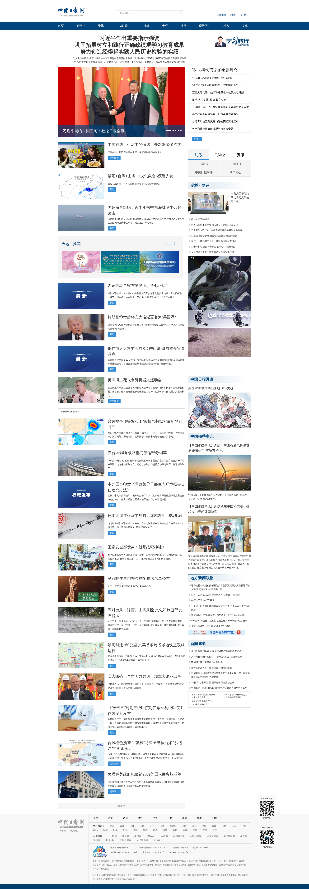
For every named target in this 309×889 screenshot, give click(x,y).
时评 (79, 25)
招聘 (214, 818)
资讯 (101, 25)
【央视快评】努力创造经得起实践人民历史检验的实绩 (158, 62)
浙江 (204, 826)
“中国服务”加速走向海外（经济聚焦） (213, 78)
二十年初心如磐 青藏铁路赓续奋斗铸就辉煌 (213, 246)
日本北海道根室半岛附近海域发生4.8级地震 (145, 515)
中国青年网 (179, 836)
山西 (142, 826)
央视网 (164, 836)
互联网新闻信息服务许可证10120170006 (150, 847)
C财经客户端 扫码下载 (266, 808)
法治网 (156, 840)
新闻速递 (198, 643)
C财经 (124, 25)
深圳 (215, 829)
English (221, 14)
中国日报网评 (204, 172)
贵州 (165, 829)
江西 (224, 826)
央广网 (243, 836)
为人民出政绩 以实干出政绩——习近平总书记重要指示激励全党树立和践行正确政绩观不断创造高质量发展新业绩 (129, 58)
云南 (175, 829)
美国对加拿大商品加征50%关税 (210, 388)
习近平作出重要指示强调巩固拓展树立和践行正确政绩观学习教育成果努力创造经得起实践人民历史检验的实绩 (129, 45)
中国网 (137, 836)
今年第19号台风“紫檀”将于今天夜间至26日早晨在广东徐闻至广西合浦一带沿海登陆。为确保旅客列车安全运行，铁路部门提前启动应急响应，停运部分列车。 (146, 464)
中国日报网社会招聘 (70, 411)
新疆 (205, 829)
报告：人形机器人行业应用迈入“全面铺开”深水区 (215, 595)
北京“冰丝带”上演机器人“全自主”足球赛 (210, 626)
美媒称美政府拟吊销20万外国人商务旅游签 (144, 774)
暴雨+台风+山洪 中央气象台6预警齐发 (140, 176)
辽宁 (152, 826)
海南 (135, 829)
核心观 (204, 164)
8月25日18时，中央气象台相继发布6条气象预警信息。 (135, 183)
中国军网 (109, 840)
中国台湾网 (212, 836)
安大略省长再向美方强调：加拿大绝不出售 (144, 676)
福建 (214, 826)
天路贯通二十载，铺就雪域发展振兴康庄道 (212, 252)
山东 (234, 826)
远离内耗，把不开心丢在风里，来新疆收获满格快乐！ (135, 152)
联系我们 (74, 831)
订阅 (244, 14)
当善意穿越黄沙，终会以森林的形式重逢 (211, 667)
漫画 (183, 25)
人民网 (113, 836)
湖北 (95, 829)
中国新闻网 (125, 840)
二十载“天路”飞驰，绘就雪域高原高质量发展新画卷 (216, 230)
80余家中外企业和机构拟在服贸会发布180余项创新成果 (219, 620)
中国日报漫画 (202, 379)
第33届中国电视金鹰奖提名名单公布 (139, 578)
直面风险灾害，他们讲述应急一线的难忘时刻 (218, 92)
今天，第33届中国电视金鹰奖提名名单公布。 (130, 586)
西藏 (185, 829)
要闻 (112, 189)
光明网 (96, 840)
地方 (226, 25)
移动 (233, 14)
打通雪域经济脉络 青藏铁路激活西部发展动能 (214, 235)
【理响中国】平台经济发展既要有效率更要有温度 (220, 107)
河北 (132, 826)
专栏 (165, 25)
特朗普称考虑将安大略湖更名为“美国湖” (142, 317)
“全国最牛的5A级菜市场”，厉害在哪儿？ (215, 85)
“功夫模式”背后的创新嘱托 (214, 70)
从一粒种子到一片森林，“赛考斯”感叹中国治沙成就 (216, 656)
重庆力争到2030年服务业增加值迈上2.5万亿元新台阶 (218, 615)
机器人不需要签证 (200, 219)
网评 (205, 185)
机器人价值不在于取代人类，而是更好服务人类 (215, 224)
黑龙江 (173, 826)
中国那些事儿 (202, 436)
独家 (199, 818)
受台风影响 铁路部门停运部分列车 (137, 453)
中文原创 (114, 158)
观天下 (203, 25)
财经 (140, 818)
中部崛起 (235, 164)
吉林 (162, 826)
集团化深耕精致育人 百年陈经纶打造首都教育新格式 (217, 651)
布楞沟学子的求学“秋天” (203, 600)
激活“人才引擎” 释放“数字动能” (209, 99)
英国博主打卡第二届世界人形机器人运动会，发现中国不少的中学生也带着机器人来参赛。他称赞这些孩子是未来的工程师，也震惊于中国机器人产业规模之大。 (146, 391)
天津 (122, 826)
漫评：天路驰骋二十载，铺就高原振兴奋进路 (213, 241)
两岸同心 (235, 172)
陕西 (195, 829)
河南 (244, 826)
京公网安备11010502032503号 (124, 852)
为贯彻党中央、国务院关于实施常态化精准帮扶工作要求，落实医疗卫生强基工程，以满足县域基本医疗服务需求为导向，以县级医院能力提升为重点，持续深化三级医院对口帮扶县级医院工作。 (146, 723)
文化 (245, 25)
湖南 (105, 829)
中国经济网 (195, 836)
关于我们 (63, 831)
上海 (184, 826)
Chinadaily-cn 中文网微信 (267, 837)
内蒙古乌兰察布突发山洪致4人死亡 (138, 285)
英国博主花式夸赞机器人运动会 (135, 380)
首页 (61, 25)
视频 (146, 25)
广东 (115, 829)
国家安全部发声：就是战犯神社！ (137, 547)
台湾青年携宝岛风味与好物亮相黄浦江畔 (215, 121)
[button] (168, 130)
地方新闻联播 (202, 578)
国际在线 (151, 836)
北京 (112, 826)
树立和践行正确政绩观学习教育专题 (212, 128)
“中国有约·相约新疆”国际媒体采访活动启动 (212, 682)
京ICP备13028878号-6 (179, 852)
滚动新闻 (114, 763)
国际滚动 (114, 791)
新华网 (125, 836)
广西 (125, 829)
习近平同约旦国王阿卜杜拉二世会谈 (94, 131)
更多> (197, 139)
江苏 (194, 826)
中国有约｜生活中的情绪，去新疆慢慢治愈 (144, 144)
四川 (155, 829)
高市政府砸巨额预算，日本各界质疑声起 (215, 114)
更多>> (121, 805)
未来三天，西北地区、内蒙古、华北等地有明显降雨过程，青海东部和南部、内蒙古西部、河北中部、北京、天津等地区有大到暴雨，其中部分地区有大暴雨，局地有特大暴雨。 (146, 625)
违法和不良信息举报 (119, 847)
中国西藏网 (229, 836)
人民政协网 (142, 840)
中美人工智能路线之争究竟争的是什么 (240, 197)
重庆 (145, 829)
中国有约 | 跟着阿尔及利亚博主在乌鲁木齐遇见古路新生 (219, 688)
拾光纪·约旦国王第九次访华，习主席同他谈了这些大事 (101, 62)
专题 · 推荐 (71, 244)
